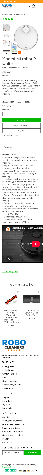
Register (6, 397)
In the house (8, 370)
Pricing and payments (12, 420)
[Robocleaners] (7, 5)
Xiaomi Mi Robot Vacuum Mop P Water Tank (31, 312)
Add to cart (21, 120)
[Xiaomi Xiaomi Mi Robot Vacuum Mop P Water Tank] (32, 299)
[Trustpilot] (11, 470)
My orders (7, 401)
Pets (4, 377)
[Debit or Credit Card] (24, 471)
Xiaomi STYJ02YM (10, 271)
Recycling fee (9, 106)
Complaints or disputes (12, 431)
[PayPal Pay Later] (28, 471)
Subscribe (32, 452)
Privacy (5, 438)
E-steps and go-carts (11, 384)
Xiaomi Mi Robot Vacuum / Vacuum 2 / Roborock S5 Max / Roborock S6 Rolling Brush (11, 316)
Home (4, 14)
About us (6, 417)
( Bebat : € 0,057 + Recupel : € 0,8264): (16, 102)
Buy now (21, 130)
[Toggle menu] (38, 6)
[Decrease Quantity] (4, 113)
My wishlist (7, 408)
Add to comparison (11, 135)
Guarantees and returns (13, 424)
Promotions (7, 388)
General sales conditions (13, 435)
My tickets (6, 404)
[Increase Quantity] (9, 113)
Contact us (7, 442)
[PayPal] (20, 471)
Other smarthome (10, 381)
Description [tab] (9, 147)
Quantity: (5, 109)
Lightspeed (6, 467)
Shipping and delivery (12, 428)
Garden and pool (9, 373)
